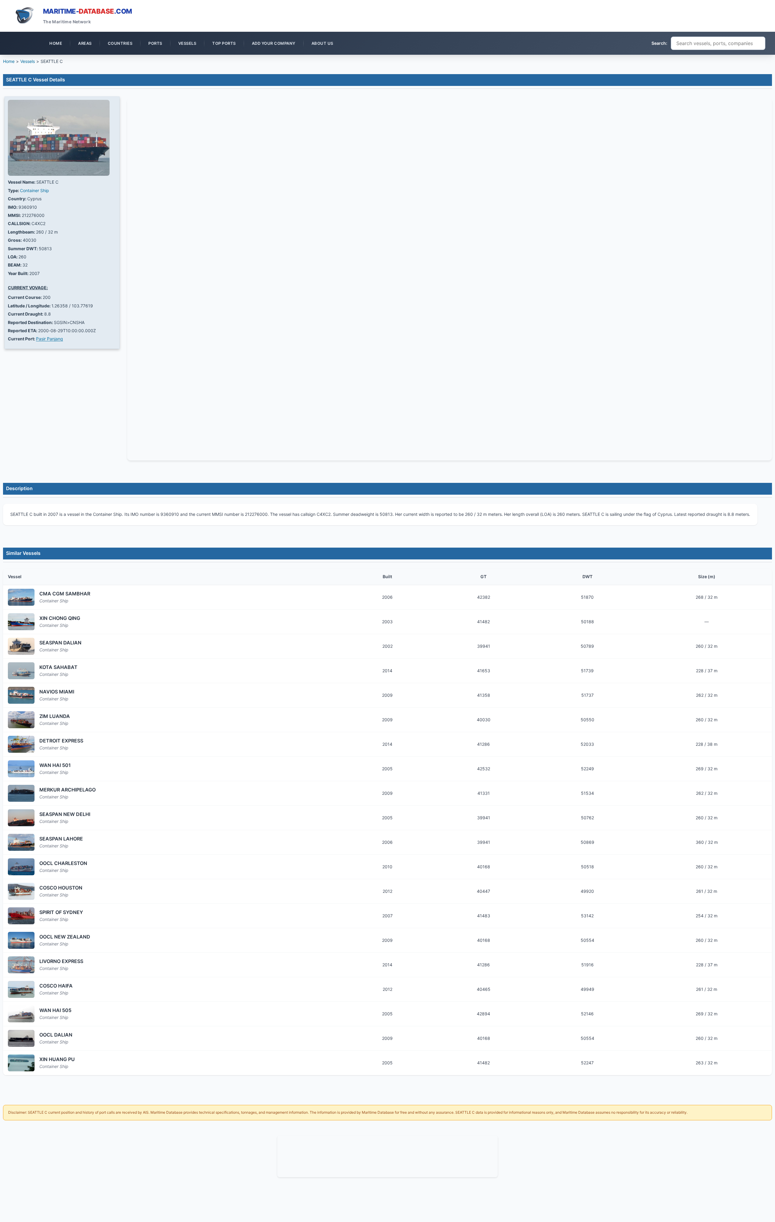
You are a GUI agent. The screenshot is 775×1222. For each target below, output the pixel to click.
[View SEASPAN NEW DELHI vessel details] (21, 817)
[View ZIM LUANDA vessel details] (21, 719)
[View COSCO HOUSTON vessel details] (21, 891)
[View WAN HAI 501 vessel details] (21, 768)
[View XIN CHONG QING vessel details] (21, 621)
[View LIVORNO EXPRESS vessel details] (21, 964)
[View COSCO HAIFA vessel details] (21, 989)
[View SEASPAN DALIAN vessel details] (21, 646)
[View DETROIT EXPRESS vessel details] (21, 744)
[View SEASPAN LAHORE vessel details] (21, 842)
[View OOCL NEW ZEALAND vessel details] (21, 940)
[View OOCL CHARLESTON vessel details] (21, 866)
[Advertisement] (387, 1155)
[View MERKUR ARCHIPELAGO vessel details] (21, 793)
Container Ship (34, 190)
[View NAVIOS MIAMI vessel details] (21, 695)
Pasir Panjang (49, 338)
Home (9, 61)
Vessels (27, 61)
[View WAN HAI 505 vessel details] (21, 1013)
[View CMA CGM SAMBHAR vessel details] (21, 597)
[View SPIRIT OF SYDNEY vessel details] (21, 915)
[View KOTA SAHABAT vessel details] (21, 670)
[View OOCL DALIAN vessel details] (21, 1038)
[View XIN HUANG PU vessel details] (21, 1062)
